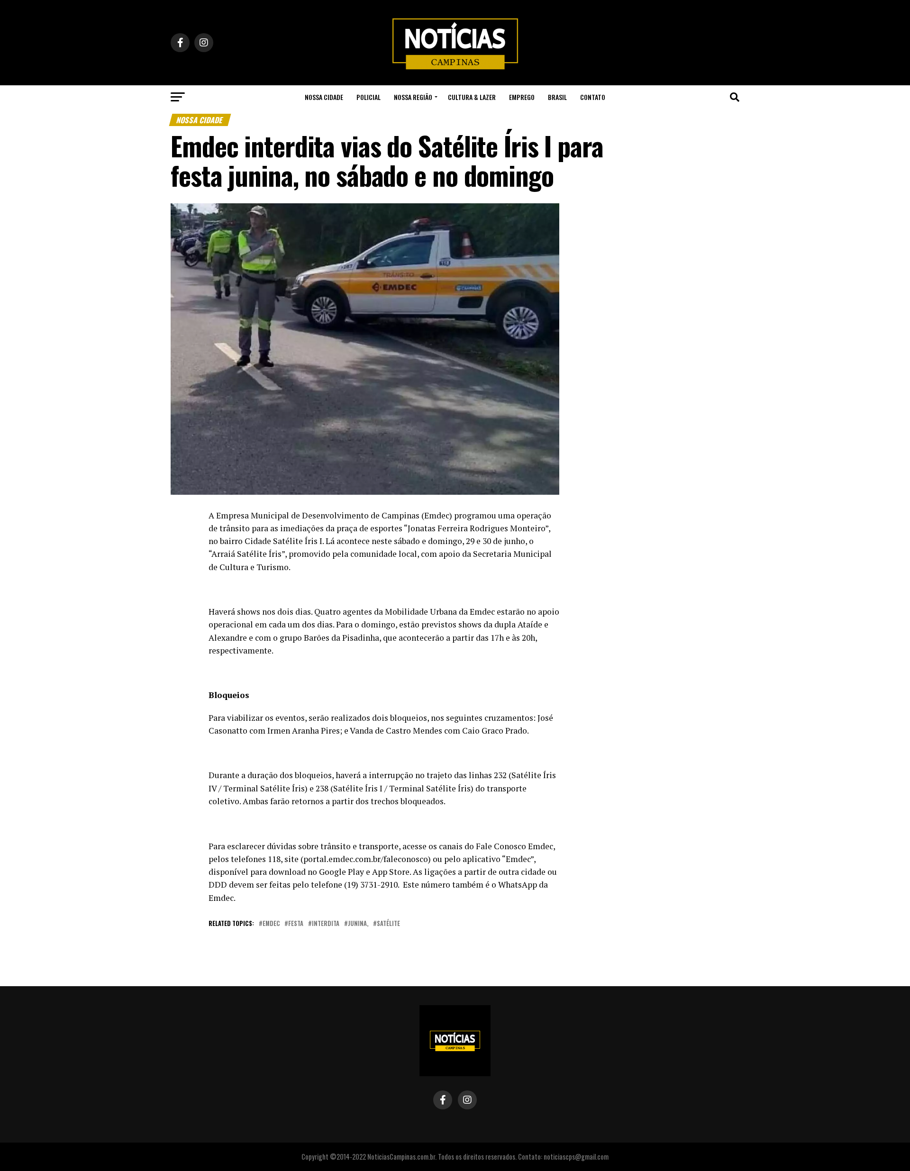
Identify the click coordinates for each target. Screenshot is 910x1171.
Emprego (522, 97)
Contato (592, 97)
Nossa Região (413, 97)
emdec (271, 924)
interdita (325, 924)
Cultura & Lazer (472, 97)
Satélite (388, 924)
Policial (368, 97)
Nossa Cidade (324, 97)
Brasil (557, 97)
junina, (358, 924)
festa (295, 924)
